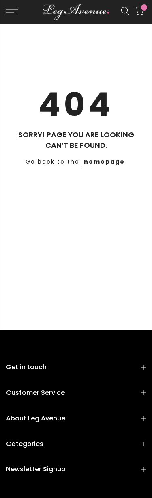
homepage (104, 162)
